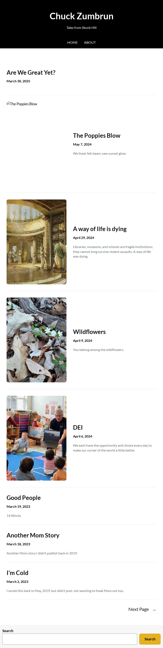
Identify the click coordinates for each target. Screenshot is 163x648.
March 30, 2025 (18, 81)
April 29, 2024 (83, 238)
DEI (78, 427)
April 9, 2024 (82, 340)
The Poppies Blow (96, 135)
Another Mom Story (33, 535)
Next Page (142, 609)
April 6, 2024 (82, 436)
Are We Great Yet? (31, 72)
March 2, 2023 (17, 581)
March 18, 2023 (18, 544)
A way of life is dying (99, 228)
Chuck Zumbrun (82, 15)
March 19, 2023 (18, 506)
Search (7, 630)
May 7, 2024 (82, 144)
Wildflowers (89, 331)
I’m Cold (17, 572)
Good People (24, 497)
